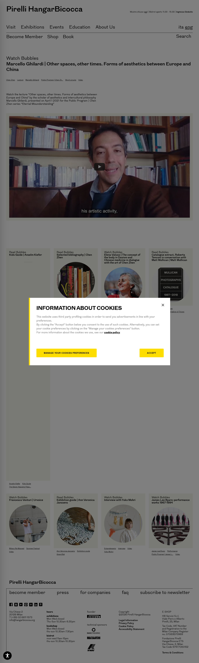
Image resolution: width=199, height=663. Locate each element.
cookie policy (112, 332)
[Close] (163, 305)
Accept (151, 352)
